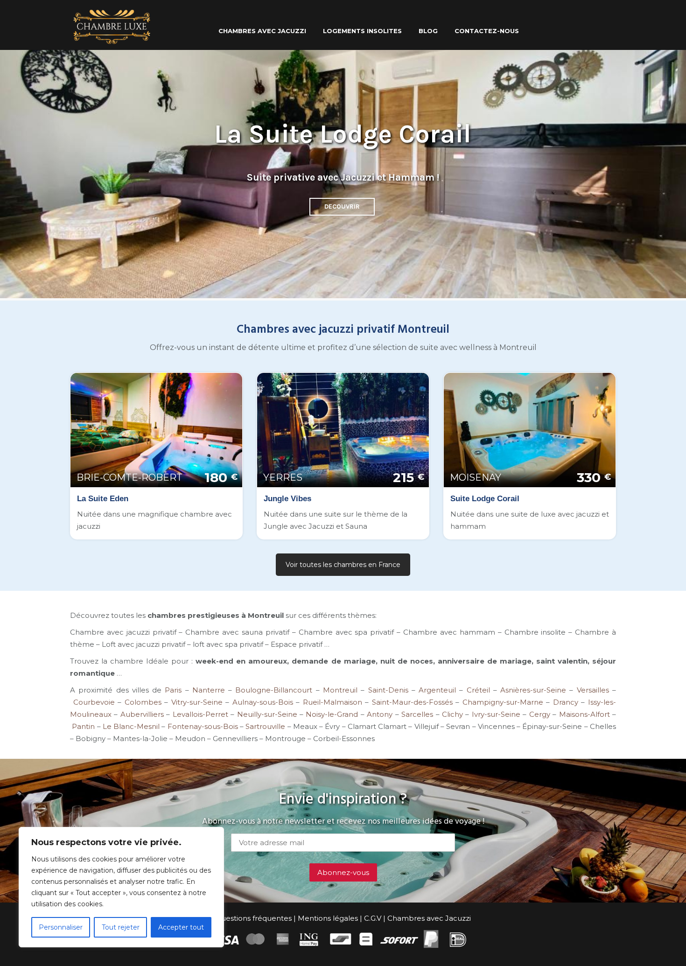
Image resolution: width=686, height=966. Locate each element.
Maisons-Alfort (584, 714)
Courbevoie (94, 702)
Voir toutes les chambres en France (343, 564)
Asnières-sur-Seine (533, 690)
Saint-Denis (388, 690)
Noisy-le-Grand (332, 714)
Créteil (478, 690)
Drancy (565, 702)
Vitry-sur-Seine (197, 702)
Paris (173, 690)
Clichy (452, 714)
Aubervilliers (142, 714)
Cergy (539, 714)
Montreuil (340, 690)
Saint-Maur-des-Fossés (412, 702)
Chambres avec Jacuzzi (429, 918)
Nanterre (208, 690)
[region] (121, 887)
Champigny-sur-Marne (502, 702)
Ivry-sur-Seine (496, 714)
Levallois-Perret (200, 714)
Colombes (143, 702)
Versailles (591, 690)
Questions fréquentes (253, 918)
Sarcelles (417, 714)
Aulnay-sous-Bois (262, 702)
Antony (379, 714)
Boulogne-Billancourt (273, 690)
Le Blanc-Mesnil (131, 726)
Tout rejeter (121, 927)
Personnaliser (61, 927)
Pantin (83, 726)
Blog (428, 31)
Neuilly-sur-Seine (267, 714)
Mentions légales (328, 918)
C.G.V (372, 918)
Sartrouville (264, 726)
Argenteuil (437, 690)
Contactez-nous (487, 31)
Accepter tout (181, 927)
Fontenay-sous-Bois (203, 726)
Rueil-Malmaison (332, 702)
